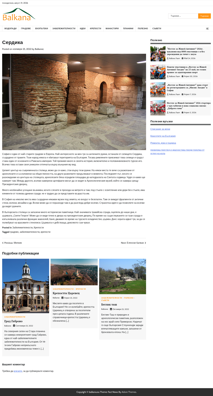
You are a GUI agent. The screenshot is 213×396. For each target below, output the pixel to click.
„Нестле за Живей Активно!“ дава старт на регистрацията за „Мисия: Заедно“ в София (187, 88)
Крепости (95, 28)
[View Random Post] (207, 28)
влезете (18, 371)
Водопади (10, 28)
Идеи (82, 28)
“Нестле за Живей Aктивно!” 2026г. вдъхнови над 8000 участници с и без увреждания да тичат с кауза (186, 51)
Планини (128, 28)
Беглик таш (109, 304)
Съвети (156, 28)
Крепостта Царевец (66, 293)
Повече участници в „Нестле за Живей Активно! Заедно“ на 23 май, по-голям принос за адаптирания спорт (186, 70)
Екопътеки (41, 28)
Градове (26, 28)
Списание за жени (160, 129)
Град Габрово (13, 321)
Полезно (143, 28)
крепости (45, 232)
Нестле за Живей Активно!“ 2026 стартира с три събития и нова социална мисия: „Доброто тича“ (189, 106)
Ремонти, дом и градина (163, 143)
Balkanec (39, 49)
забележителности (30, 232)
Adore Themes (129, 392)
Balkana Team (174, 58)
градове (14, 232)
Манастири (112, 28)
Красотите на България (163, 136)
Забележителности (63, 28)
